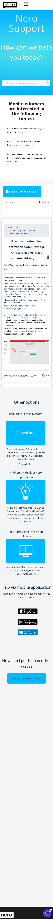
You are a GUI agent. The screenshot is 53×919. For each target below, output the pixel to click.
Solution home (12, 227)
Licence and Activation (18, 233)
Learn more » (22, 132)
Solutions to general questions (22, 230)
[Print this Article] (48, 257)
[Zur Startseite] (12, 4)
